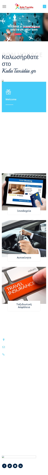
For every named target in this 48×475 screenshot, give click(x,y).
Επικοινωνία (18, 34)
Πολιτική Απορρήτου (13, 413)
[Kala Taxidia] (24, 6)
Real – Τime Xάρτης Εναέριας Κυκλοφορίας (22, 441)
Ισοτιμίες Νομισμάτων (13, 436)
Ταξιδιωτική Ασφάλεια (24, 306)
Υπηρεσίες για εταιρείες (14, 385)
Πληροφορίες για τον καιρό (16, 445)
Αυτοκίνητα (24, 257)
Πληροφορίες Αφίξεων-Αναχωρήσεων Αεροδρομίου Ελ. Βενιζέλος (20, 430)
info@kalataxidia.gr (14, 346)
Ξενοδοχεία (24, 210)
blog (5, 390)
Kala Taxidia (21, 470)
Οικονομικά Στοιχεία (13, 409)
